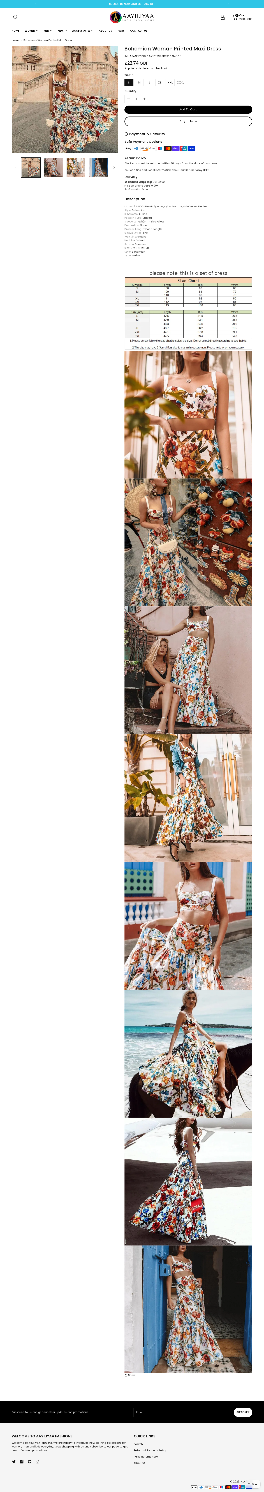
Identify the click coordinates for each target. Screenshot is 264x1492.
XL (159, 82)
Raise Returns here (146, 1456)
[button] (16, 17)
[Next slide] (228, 4)
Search (138, 1444)
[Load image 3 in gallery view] (76, 167)
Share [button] (132, 1375)
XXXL (180, 82)
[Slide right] (114, 167)
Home (15, 40)
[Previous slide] (36, 4)
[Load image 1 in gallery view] (30, 167)
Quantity (130, 91)
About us (139, 1463)
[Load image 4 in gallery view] (98, 167)
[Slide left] (16, 167)
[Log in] (224, 17)
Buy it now (188, 121)
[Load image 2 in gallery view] (53, 167)
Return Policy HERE (197, 170)
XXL (170, 82)
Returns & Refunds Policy (150, 1450)
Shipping (129, 68)
